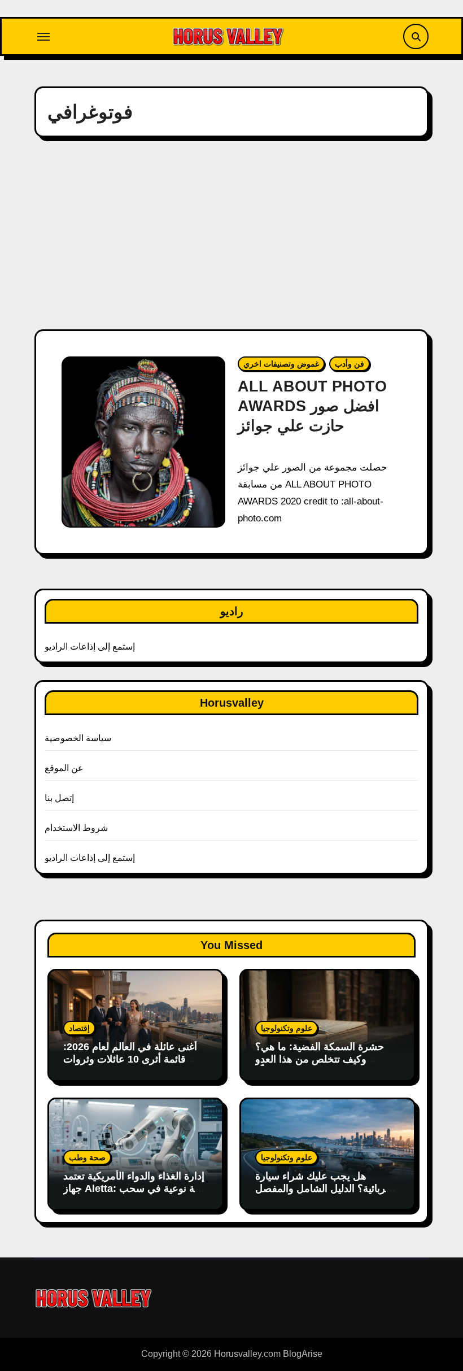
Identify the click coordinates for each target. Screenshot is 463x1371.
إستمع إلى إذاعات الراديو (90, 646)
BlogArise (302, 1354)
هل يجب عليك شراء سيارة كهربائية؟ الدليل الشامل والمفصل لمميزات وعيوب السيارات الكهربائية (325, 1194)
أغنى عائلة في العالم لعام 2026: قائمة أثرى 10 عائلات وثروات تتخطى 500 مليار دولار (130, 1059)
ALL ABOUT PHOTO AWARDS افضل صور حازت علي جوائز (312, 406)
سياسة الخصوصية (78, 738)
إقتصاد (79, 1028)
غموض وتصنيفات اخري (281, 363)
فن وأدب (349, 363)
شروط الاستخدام (76, 828)
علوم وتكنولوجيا (286, 1028)
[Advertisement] (233, 233)
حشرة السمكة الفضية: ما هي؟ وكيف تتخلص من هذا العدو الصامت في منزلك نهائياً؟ (319, 1059)
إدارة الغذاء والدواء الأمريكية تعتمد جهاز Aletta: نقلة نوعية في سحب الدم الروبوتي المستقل (134, 1188)
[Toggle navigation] (43, 36)
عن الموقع (64, 768)
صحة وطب (87, 1157)
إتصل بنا (59, 798)
